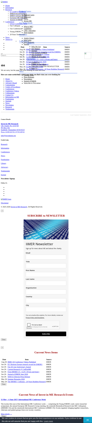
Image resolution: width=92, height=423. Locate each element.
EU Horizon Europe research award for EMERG (25, 364)
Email (28, 253)
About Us (8, 39)
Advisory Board (11, 83)
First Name (30, 270)
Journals (8, 101)
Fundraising (9, 99)
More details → (6, 414)
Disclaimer (5, 203)
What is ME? (28, 27)
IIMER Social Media (38, 64)
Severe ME (28, 21)
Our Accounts (36, 55)
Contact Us (35, 62)
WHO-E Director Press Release (19, 377)
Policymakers (28, 33)
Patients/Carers (29, 15)
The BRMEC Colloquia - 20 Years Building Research (27, 382)
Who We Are (36, 47)
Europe (3, 175)
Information (9, 8)
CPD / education (30, 31)
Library (3, 163)
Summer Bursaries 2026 (16, 379)
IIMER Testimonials (38, 57)
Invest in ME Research (19, 207)
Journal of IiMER (30, 81)
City (27, 305)
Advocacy (27, 17)
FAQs (26, 19)
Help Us (34, 68)
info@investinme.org (8, 136)
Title (28, 262)
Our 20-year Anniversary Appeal (19, 367)
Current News (29, 75)
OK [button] (88, 420)
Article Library (29, 38)
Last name (30, 279)
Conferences (9, 22)
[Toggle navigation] (2, 53)
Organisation (31, 288)
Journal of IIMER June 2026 (18, 374)
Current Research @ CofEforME (19, 369)
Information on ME (12, 97)
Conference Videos (12, 91)
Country (29, 296)
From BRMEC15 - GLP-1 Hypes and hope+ (23, 372)
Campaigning (10, 85)
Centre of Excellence (12, 87)
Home (7, 6)
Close (3, 339)
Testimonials (9, 109)
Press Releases (29, 77)
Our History (35, 49)
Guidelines (27, 29)
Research (8, 10)
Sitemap (34, 51)
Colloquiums (9, 93)
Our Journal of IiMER (39, 53)
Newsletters (28, 79)
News (7, 37)
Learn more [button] (48, 421)
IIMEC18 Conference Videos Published (22, 362)
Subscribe (46, 334)
